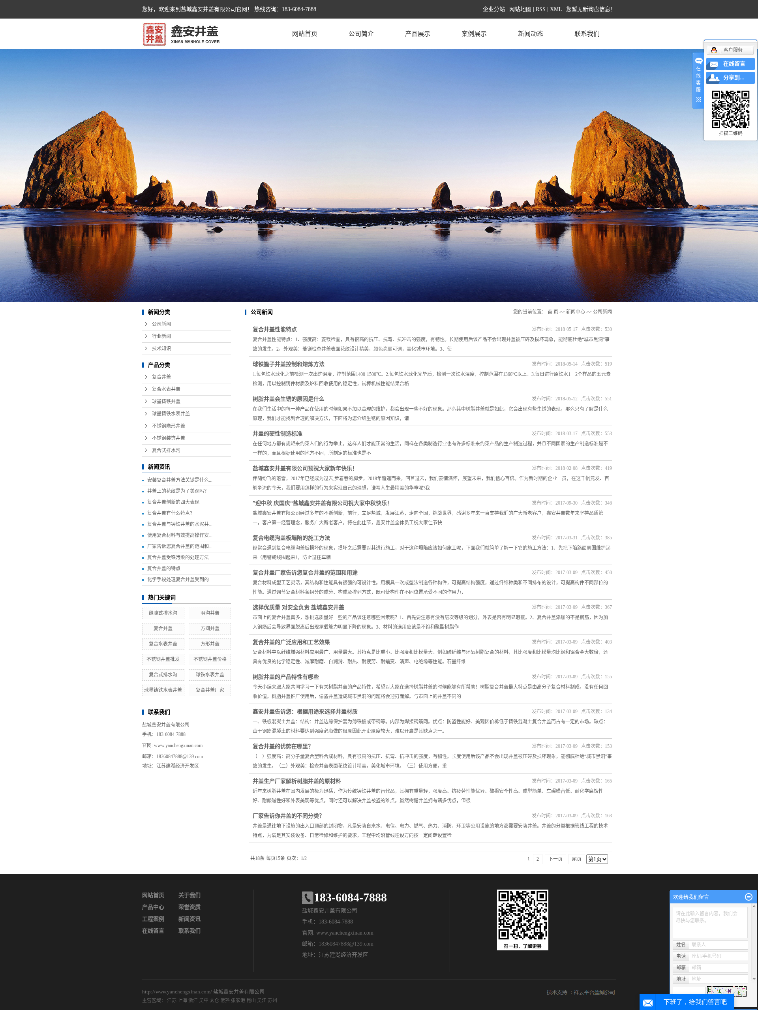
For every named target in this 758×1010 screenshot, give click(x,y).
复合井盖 (161, 377)
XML (556, 9)
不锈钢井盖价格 (210, 659)
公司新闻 (161, 324)
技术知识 (161, 348)
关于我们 (189, 895)
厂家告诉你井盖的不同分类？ (289, 816)
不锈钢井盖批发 (163, 659)
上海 (182, 1000)
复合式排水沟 (166, 450)
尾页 (577, 859)
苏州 (272, 1000)
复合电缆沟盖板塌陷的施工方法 (291, 538)
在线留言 (153, 931)
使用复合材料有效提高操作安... (179, 535)
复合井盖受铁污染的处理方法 (178, 557)
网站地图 (520, 9)
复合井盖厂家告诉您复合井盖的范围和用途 (305, 573)
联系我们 (587, 33)
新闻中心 (575, 312)
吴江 (261, 1000)
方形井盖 (210, 644)
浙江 (193, 1000)
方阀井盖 (210, 628)
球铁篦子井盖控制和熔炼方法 (289, 364)
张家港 (238, 1000)
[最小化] (748, 897)
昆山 (251, 1000)
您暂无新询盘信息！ (591, 9)
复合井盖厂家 (210, 690)
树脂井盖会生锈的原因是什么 (289, 399)
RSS (541, 9)
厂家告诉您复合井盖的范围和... (179, 546)
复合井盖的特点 (163, 568)
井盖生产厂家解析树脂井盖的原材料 (297, 781)
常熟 (225, 1000)
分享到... (734, 78)
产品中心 (153, 907)
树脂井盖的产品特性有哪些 (286, 677)
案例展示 (474, 33)
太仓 (214, 1000)
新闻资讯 (189, 919)
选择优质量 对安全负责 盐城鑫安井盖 (298, 607)
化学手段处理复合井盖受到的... (179, 579)
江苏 (171, 1000)
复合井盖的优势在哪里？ (283, 746)
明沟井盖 (210, 613)
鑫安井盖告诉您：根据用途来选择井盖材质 (305, 712)
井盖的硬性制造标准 (277, 434)
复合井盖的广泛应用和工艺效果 (291, 642)
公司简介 (361, 33)
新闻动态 (530, 33)
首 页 (553, 312)
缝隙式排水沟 (163, 613)
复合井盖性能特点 (275, 329)
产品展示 (417, 33)
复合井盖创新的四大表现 (173, 502)
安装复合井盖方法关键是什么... (179, 480)
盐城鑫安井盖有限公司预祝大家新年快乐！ (305, 468)
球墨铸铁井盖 (166, 401)
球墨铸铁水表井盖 (171, 414)
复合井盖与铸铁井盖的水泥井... (179, 524)
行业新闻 (161, 336)
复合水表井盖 (166, 389)
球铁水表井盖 (210, 675)
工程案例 (153, 919)
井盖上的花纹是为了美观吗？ (178, 491)
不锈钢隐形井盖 (168, 426)
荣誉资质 (189, 907)
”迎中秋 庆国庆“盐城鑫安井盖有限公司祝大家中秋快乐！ (322, 503)
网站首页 (304, 33)
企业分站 (494, 9)
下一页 (555, 859)
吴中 (203, 1000)
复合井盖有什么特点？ (171, 513)
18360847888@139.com (179, 756)
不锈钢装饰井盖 (168, 438)
